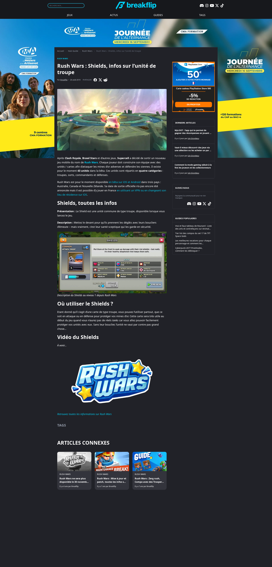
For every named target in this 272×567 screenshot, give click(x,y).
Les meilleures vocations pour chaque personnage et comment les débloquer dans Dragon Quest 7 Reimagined (193, 242)
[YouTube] (212, 5)
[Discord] (201, 5)
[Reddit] (105, 80)
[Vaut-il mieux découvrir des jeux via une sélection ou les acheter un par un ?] (193, 152)
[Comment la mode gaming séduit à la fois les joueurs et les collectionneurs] (193, 169)
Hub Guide (73, 51)
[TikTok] (222, 5)
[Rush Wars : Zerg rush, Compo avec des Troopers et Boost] (149, 471)
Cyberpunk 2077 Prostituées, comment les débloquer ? (188, 249)
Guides (158, 15)
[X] (217, 5)
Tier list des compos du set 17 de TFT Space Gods (192, 234)
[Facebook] (95, 80)
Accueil (60, 51)
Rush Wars (87, 51)
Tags (202, 15)
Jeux (70, 15)
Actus (114, 15)
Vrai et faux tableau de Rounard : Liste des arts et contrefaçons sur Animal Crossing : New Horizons (193, 227)
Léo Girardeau (193, 138)
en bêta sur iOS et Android (125, 182)
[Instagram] (207, 5)
